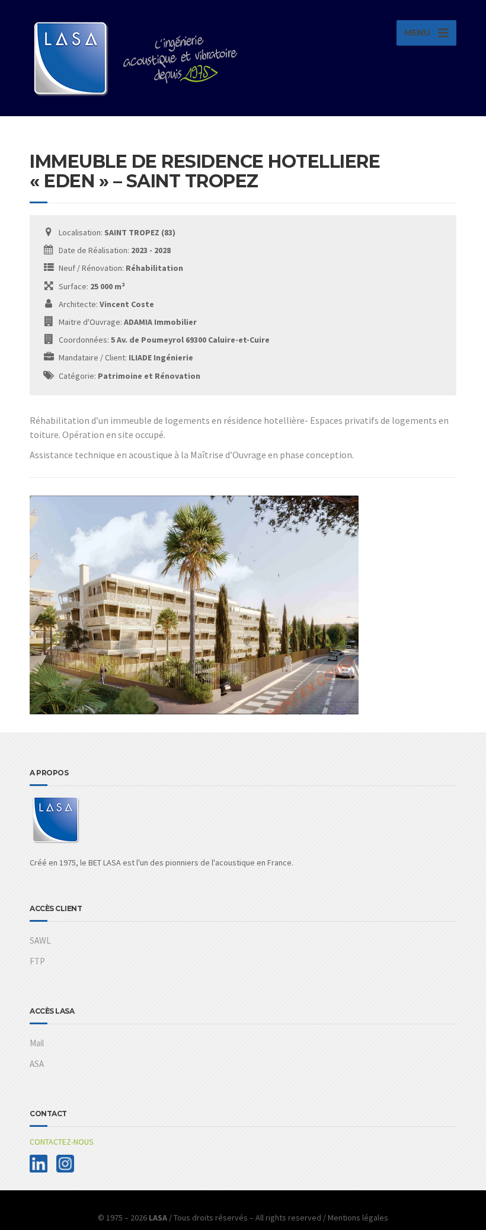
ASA (37, 1063)
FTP (37, 961)
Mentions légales (358, 1217)
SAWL (40, 940)
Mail (37, 1043)
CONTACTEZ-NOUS (62, 1141)
